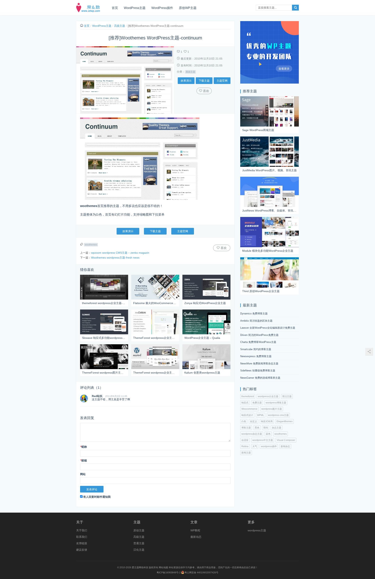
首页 (115, 8)
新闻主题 (246, 452)
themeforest (247, 396)
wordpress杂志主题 (251, 434)
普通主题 (138, 543)
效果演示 (186, 80)
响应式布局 (267, 421)
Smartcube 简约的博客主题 (255, 349)
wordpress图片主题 (271, 409)
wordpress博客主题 (276, 402)
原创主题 (138, 530)
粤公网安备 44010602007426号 (201, 572)
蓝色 (268, 434)
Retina (244, 446)
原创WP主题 (187, 8)
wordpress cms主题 (278, 415)
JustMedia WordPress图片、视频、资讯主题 (269, 170)
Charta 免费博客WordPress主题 (258, 342)
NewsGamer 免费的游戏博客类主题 (260, 377)
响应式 (244, 402)
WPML (260, 415)
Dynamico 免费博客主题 (254, 313)
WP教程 (195, 530)
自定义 (253, 421)
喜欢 (205, 91)
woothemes (91, 244)
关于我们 (81, 530)
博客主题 (246, 427)
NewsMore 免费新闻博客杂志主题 (259, 363)
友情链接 (81, 543)
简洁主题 (287, 396)
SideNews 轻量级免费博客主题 (257, 370)
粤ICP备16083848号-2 (169, 572)
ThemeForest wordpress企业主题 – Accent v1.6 (155, 372)
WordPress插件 (162, 8)
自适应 (244, 440)
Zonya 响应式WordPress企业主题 (205, 303)
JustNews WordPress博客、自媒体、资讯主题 (269, 210)
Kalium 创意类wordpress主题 (202, 372)
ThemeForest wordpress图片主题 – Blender (104, 372)
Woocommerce (249, 409)
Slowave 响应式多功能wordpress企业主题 (104, 337)
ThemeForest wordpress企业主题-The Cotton (155, 337)
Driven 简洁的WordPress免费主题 (259, 335)
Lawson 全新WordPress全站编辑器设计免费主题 (267, 327)
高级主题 (119, 25)
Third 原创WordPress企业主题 (260, 291)
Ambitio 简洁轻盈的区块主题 (256, 320)
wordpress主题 (257, 530)
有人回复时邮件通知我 (97, 496)
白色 (243, 421)
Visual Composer (286, 440)
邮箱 (83, 460)
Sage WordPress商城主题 (258, 130)
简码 (265, 427)
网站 (83, 474)
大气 (254, 446)
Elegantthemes (285, 421)
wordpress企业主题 (268, 396)
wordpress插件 (269, 446)
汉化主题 (138, 549)
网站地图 (163, 567)
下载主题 (204, 80)
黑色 (257, 427)
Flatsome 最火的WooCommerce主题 (155, 303)
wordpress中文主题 (262, 440)
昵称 (83, 446)
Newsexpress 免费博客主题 (255, 356)
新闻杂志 (285, 446)
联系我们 (81, 536)
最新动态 (195, 536)
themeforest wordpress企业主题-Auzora (104, 303)
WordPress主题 (135, 8)
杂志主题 (276, 427)
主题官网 (222, 80)
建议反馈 (81, 549)
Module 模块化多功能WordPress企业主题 (267, 250)
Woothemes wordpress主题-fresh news (115, 257)
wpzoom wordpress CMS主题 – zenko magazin (120, 252)
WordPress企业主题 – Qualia (202, 337)
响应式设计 (247, 415)
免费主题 (257, 402)
